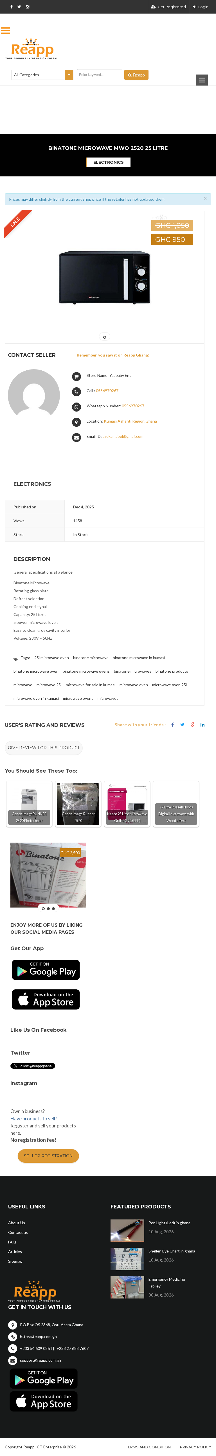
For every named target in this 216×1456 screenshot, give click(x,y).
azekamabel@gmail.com (123, 436)
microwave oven (134, 684)
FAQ (12, 1241)
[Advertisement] (80, 93)
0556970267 (107, 390)
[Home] (108, 48)
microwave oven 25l (169, 684)
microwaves (108, 698)
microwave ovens (78, 698)
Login (203, 7)
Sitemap (15, 1261)
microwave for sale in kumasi (90, 684)
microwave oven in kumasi (36, 698)
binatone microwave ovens (86, 671)
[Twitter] (182, 724)
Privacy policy (195, 1447)
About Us (16, 1222)
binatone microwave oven (36, 671)
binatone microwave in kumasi (139, 657)
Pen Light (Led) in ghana (169, 1222)
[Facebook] (172, 724)
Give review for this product (44, 747)
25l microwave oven (51, 657)
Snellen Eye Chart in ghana (171, 1251)
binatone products (172, 671)
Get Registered (172, 7)
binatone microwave (91, 657)
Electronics (108, 162)
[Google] (192, 724)
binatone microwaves (132, 671)
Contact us (18, 1232)
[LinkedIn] (202, 724)
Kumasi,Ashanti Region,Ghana (130, 421)
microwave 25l (49, 684)
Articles (15, 1251)
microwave (23, 684)
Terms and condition (148, 1447)
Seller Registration (48, 1155)
